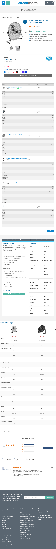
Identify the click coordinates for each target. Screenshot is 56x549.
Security (4, 526)
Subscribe (50, 497)
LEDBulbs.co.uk (23, 532)
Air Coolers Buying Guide (26, 522)
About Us (4, 511)
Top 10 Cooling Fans (25, 518)
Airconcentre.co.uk (15, 545)
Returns (4, 522)
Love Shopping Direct (25, 538)
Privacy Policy (5, 532)
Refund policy (5, 539)
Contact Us (4, 512)
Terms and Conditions (7, 530)
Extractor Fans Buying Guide (27, 526)
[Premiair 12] (4, 159)
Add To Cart (50, 230)
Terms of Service (6, 537)
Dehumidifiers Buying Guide (27, 524)
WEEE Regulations (6, 528)
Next (25, 32)
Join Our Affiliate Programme (9, 535)
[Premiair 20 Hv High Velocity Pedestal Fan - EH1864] (4, 183)
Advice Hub (22, 511)
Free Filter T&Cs (24, 528)
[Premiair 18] (4, 88)
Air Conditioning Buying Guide (27, 516)
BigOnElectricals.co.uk (25, 534)
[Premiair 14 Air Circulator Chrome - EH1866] (4, 135)
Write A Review (48, 448)
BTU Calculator (23, 512)
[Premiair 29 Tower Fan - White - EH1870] (4, 206)
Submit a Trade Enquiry (7, 516)
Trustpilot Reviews (6, 541)
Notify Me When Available (28, 76)
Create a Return (5, 524)
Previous (3, 32)
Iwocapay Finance (6, 518)
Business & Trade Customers (9, 514)
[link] (29, 451)
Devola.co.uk (23, 536)
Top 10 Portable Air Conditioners (28, 514)
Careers (3, 534)
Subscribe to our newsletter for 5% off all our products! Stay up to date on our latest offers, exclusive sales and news (12, 497)
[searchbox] (8, 459)
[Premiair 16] (4, 111)
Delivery (4, 520)
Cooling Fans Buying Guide (26, 520)
